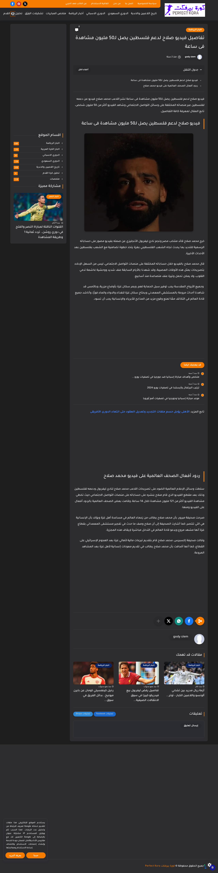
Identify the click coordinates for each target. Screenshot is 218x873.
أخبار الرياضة (76, 13)
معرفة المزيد (15, 855)
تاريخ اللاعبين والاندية (144, 13)
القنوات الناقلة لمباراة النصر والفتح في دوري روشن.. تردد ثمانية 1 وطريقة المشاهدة (39, 232)
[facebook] (12, 4)
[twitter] (25, 4)
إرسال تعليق (191, 725)
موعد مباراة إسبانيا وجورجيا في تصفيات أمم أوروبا (171, 398)
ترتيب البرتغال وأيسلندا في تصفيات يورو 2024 (173, 388)
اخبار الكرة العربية (37, 149)
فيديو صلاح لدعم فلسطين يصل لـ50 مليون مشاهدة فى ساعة (164, 80)
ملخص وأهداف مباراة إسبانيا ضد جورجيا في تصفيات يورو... (165, 377)
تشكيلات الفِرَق (34, 13)
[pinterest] (19, 4)
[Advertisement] (138, 334)
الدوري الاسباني (95, 13)
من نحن (117, 4)
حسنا (36, 855)
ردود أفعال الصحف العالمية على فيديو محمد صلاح (170, 86)
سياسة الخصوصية (147, 4)
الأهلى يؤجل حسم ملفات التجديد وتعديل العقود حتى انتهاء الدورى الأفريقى (140, 411)
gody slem (190, 57)
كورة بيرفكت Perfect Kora (160, 866)
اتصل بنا (129, 4)
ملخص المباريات (56, 13)
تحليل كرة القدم (12, 13)
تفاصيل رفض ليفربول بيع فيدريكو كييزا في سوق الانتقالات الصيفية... (142, 695)
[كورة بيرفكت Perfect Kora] (185, 10)
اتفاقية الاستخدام (100, 4)
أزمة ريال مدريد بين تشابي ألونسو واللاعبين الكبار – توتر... (185, 693)
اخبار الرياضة (195, 30)
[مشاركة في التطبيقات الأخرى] (158, 621)
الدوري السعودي (118, 13)
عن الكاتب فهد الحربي (76, 4)
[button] (189, 621)
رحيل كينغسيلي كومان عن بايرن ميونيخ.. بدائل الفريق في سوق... (93, 695)
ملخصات (37, 179)
